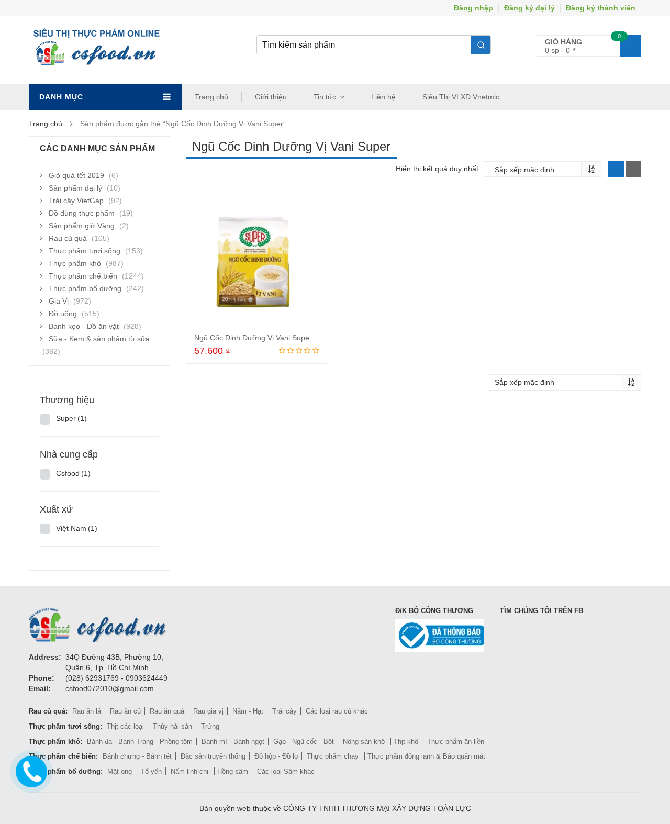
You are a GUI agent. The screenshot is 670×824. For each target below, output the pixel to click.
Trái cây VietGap (76, 200)
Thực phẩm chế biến (83, 276)
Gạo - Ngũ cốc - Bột (304, 741)
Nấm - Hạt (247, 711)
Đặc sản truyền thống (213, 756)
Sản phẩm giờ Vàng (82, 225)
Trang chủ (211, 97)
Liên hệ (383, 97)
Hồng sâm (233, 771)
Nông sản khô (365, 741)
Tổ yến (151, 771)
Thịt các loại (125, 726)
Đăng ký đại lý (529, 8)
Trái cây (284, 711)
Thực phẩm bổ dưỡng (85, 288)
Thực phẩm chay (334, 756)
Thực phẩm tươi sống (84, 251)
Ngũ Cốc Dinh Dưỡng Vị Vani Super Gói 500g (269, 337)
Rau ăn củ (125, 711)
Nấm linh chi (190, 771)
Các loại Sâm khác (286, 771)
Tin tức (325, 97)
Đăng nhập (473, 8)
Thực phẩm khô (75, 263)
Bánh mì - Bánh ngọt (233, 741)
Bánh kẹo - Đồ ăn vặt (84, 326)
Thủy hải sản (172, 726)
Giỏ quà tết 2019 (76, 175)
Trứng (210, 726)
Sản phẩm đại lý (75, 188)
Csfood (73, 473)
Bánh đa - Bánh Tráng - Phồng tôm (140, 741)
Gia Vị (59, 301)
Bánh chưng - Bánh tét (137, 756)
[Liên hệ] (30, 769)
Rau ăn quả (167, 711)
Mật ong (119, 771)
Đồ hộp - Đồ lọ (276, 756)
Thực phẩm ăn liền (455, 741)
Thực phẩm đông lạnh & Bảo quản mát (426, 756)
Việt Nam (76, 528)
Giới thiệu (271, 97)
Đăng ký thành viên (600, 8)
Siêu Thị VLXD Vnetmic (460, 97)
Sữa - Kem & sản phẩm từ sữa (99, 339)
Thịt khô (406, 741)
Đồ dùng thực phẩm (82, 213)
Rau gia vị (208, 711)
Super (71, 418)
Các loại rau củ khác (337, 711)
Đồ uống (63, 313)
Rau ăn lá (86, 711)
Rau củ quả (68, 238)
